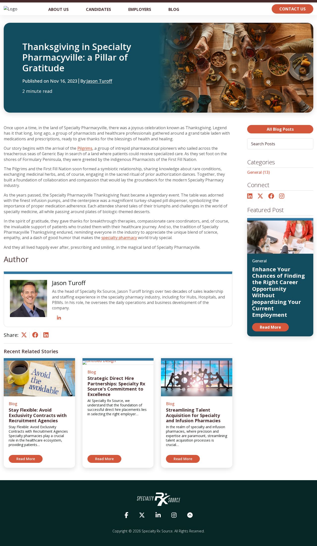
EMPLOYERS (139, 9)
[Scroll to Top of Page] (190, 515)
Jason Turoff (99, 81)
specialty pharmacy (119, 237)
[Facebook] (35, 336)
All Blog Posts (280, 129)
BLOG (173, 9)
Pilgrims (84, 148)
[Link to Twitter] (260, 196)
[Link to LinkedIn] (249, 196)
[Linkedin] (46, 336)
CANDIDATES (98, 9)
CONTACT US (292, 9)
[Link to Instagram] (281, 196)
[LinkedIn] (59, 318)
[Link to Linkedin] (158, 515)
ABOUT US (58, 9)
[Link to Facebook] (271, 196)
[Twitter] (24, 336)
